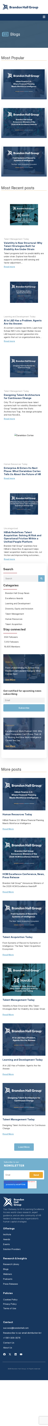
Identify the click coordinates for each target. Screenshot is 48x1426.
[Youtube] (21, 1354)
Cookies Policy (10, 1299)
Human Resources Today (16, 464)
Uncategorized (11, 528)
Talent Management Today (16, 239)
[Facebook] (4, 1354)
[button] (24, 1147)
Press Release (11, 877)
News (40, 874)
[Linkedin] (15, 1354)
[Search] (41, 578)
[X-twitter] (10, 1354)
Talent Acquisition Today (18, 937)
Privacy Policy (10, 1304)
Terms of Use (9, 1308)
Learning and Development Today (19, 316)
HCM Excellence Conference (19, 874)
